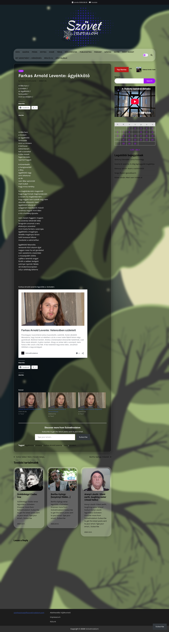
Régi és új (48, 58)
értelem (39, 445)
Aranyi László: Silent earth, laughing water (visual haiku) (95, 497)
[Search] (151, 55)
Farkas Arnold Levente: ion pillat (29, 409)
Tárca (59, 52)
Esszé (51, 52)
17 (141, 136)
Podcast (98, 52)
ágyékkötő (29, 445)
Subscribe (83, 437)
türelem (72, 445)
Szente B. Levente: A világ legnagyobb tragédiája (135, 164)
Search (117, 77)
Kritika (43, 52)
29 (129, 143)
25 (147, 139)
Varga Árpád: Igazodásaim (125, 173)
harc (66, 445)
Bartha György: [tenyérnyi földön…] (60, 495)
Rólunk (53, 621)
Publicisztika (86, 52)
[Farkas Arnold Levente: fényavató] (92, 400)
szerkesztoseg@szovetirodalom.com (29, 612)
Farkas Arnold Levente (53, 445)
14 (123, 136)
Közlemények (71, 52)
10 (141, 132)
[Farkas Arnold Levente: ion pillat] (32, 400)
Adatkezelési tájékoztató (60, 612)
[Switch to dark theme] (145, 55)
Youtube (94, 2)
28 (123, 143)
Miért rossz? (128, 52)
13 (117, 136)
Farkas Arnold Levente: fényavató (90, 409)
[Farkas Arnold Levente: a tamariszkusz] (62, 400)
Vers (17, 52)
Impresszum (55, 617)
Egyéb (116, 52)
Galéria (25, 52)
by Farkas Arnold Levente (27, 81)
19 (152, 136)
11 (146, 132)
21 (123, 139)
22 (129, 139)
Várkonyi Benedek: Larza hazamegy (129, 159)
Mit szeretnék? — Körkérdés (28, 58)
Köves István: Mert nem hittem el (128, 177)
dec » (138, 149)
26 (152, 139)
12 (152, 132)
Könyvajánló (61, 58)
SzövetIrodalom (92, 629)
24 (141, 139)
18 (147, 136)
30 (135, 143)
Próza (34, 52)
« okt (132, 149)
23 (135, 139)
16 (135, 136)
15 (129, 136)
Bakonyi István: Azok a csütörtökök (129, 168)
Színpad (107, 52)
